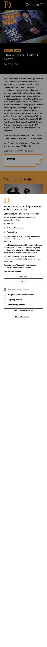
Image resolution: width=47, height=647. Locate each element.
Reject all (24, 281)
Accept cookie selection (23, 310)
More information (22, 317)
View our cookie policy (12, 271)
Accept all (23, 277)
